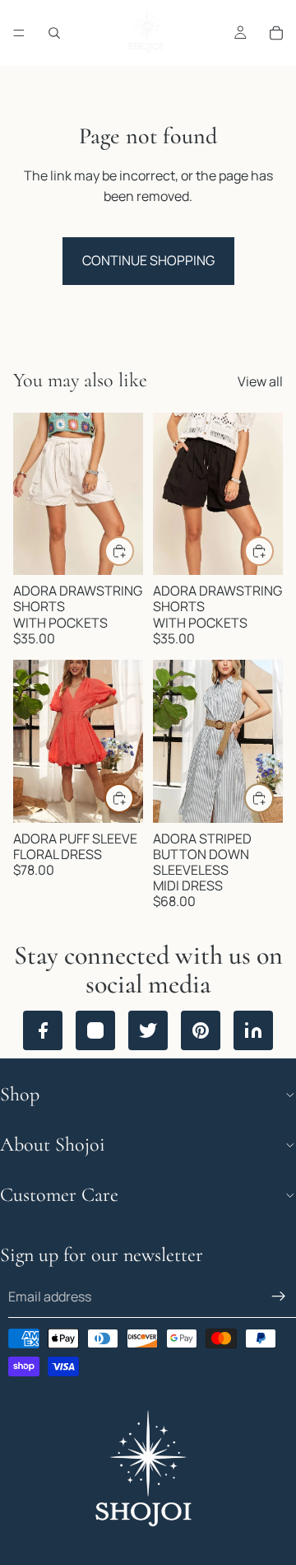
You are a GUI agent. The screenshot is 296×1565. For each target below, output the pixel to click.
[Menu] (19, 33)
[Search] (54, 33)
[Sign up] (278, 1297)
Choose (133, 550)
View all (260, 381)
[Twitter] (148, 1030)
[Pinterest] (200, 1030)
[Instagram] (95, 1030)
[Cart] (276, 33)
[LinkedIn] (253, 1030)
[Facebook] (42, 1030)
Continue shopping (148, 260)
